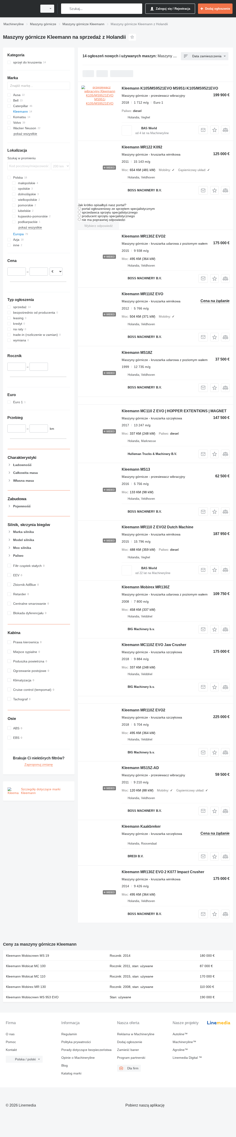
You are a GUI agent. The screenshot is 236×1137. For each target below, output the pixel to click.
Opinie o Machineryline (78, 1057)
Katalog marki (71, 1073)
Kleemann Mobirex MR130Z (146, 587)
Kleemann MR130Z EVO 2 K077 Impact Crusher (163, 872)
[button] (214, 130)
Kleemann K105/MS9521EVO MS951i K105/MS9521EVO (170, 88)
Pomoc (11, 1042)
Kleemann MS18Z (137, 353)
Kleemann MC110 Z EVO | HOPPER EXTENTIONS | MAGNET (174, 411)
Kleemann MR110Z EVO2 (143, 710)
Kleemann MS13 (136, 469)
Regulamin (69, 1034)
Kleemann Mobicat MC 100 (26, 966)
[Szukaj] (65, 9)
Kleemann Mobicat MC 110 (25, 976)
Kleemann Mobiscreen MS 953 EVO (32, 997)
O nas (10, 1034)
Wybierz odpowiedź (98, 226)
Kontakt (11, 1050)
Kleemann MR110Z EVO (142, 294)
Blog (64, 1065)
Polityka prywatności (76, 1042)
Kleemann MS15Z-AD (140, 768)
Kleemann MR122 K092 (142, 147)
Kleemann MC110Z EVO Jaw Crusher (154, 645)
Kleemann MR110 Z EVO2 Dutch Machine (157, 527)
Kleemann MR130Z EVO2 (143, 236)
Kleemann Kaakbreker (141, 826)
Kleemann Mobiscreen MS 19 (27, 955)
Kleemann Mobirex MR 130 (26, 987)
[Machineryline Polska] (19, 8)
